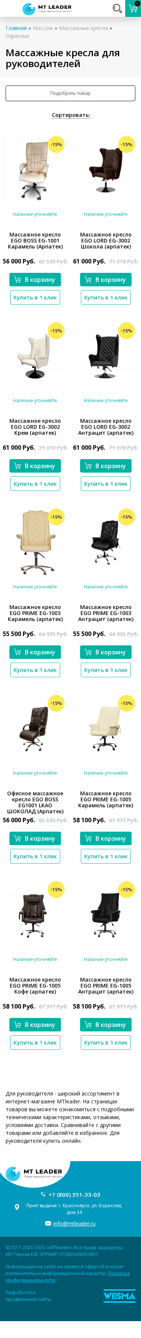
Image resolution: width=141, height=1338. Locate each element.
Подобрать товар (70, 93)
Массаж (43, 27)
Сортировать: (71, 114)
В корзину (40, 279)
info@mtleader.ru (74, 1223)
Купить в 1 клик (35, 297)
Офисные (17, 35)
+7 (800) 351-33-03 (74, 1194)
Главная (16, 27)
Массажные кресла (83, 27)
